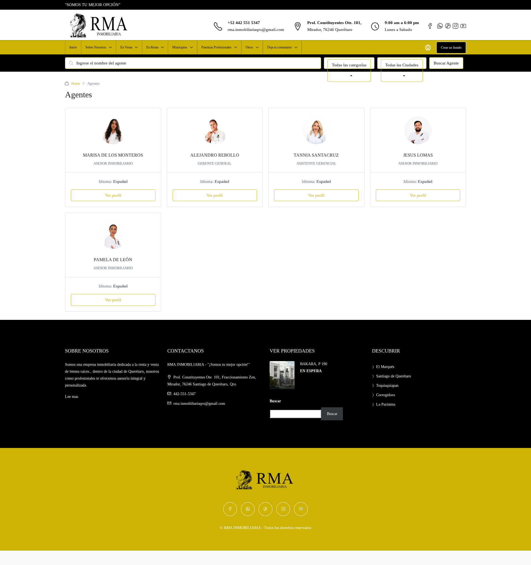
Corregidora (385, 395)
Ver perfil (113, 195)
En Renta (152, 47)
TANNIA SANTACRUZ (316, 155)
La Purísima (385, 404)
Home (75, 83)
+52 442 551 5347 (244, 22)
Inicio (73, 47)
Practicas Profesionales (216, 47)
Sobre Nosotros (95, 47)
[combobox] (349, 70)
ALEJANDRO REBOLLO (214, 155)
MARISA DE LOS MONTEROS (113, 155)
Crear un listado (451, 48)
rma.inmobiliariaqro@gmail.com (256, 29)
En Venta (126, 47)
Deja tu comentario (279, 47)
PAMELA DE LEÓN (113, 259)
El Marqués (385, 367)
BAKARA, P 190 (313, 364)
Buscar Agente (446, 63)
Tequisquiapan (387, 385)
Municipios (179, 47)
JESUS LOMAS (418, 155)
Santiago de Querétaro (393, 376)
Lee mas (71, 397)
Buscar (275, 401)
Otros (249, 47)
